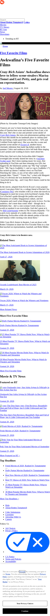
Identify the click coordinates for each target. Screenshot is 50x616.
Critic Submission (12, 512)
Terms (7, 574)
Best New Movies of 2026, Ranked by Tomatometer (27, 475)
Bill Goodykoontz (10, 210)
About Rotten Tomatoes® (16, 508)
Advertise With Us (13, 517)
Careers (8, 519)
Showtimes (4, 34)
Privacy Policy (11, 531)
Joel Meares (8, 88)
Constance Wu (7, 191)
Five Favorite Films (13, 53)
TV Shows (4, 27)
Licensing (9, 514)
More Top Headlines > (9, 499)
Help (7, 505)
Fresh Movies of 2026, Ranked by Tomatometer (25, 466)
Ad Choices (10, 528)
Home (5, 46)
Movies (3, 25)
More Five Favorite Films (10, 371)
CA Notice (9, 557)
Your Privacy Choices (16, 554)
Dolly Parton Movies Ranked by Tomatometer (24, 470)
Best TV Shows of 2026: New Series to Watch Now (27, 480)
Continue (24, 611)
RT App (3, 29)
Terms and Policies (13, 559)
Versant (22, 572)
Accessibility (10, 561)
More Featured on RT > (10, 455)
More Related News (8, 309)
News (2, 32)
